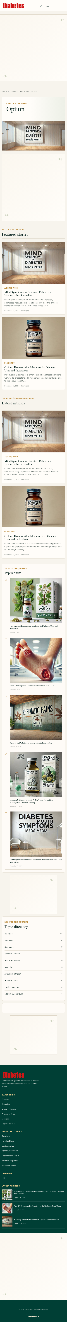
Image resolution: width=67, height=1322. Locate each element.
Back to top (33, 1317)
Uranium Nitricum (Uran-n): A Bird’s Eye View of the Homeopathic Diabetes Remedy (31, 801)
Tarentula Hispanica (10, 1161)
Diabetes (13, 91)
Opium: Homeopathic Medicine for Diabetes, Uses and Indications (30, 368)
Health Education (8, 1124)
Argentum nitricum (9, 1114)
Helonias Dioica (8, 1141)
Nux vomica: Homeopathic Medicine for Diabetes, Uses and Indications (33, 627)
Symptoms (6, 1136)
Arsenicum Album (9, 1166)
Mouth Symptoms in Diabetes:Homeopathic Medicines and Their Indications (36, 860)
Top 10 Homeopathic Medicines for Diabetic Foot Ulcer (32, 685)
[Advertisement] (33, 48)
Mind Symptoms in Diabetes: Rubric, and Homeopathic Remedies (28, 293)
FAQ (3, 1178)
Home (4, 91)
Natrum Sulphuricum (10, 1151)
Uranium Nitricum (9, 1109)
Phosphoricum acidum (10, 1156)
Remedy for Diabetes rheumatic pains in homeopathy (31, 742)
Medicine (5, 1119)
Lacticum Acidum (8, 1146)
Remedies (24, 91)
